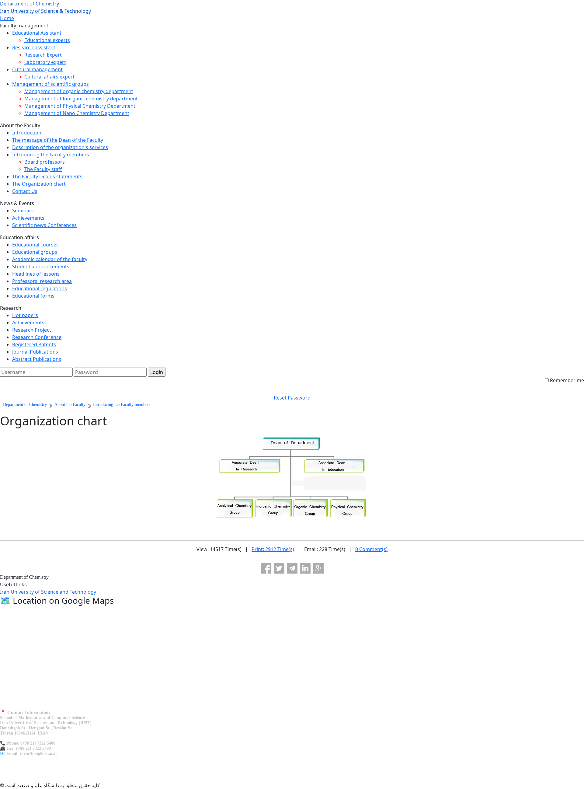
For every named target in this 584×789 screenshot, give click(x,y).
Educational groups (34, 252)
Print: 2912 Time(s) (273, 549)
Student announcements (40, 266)
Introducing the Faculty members (50, 154)
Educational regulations (39, 288)
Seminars (23, 210)
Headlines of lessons (36, 274)
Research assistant (33, 47)
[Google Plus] (318, 568)
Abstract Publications (36, 359)
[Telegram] (292, 568)
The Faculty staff (43, 169)
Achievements (28, 218)
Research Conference (36, 337)
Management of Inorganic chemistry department (81, 98)
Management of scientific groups (50, 84)
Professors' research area (42, 281)
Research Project (31, 329)
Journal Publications (35, 351)
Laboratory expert (45, 62)
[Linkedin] (305, 568)
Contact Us (24, 191)
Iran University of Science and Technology (48, 591)
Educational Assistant (36, 33)
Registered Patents (34, 344)
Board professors (44, 162)
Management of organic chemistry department (78, 91)
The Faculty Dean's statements (47, 176)
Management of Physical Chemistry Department (79, 106)
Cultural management (37, 69)
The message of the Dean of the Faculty (57, 140)
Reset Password (292, 397)
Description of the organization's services (60, 147)
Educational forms (33, 295)
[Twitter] (279, 568)
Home (7, 18)
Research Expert (43, 54)
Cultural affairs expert (49, 76)
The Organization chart (39, 183)
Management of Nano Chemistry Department (76, 113)
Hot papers (25, 315)
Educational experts (47, 40)
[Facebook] (266, 568)
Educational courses (35, 244)
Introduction (26, 132)
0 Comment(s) (371, 549)
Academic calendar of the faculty (49, 259)
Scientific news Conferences (44, 225)
